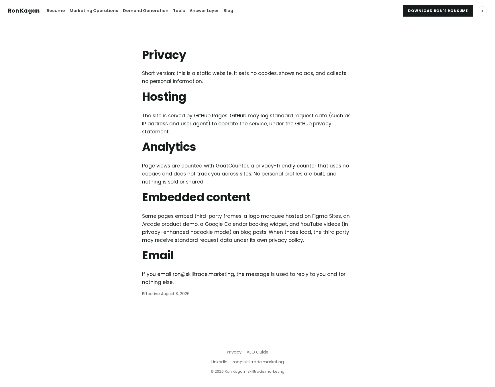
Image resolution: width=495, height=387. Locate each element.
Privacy (234, 352)
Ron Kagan (24, 11)
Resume (56, 10)
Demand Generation (145, 10)
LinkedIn (219, 362)
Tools (179, 10)
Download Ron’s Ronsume (438, 10)
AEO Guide (257, 352)
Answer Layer (204, 10)
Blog (228, 10)
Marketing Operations (94, 10)
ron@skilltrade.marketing (203, 274)
